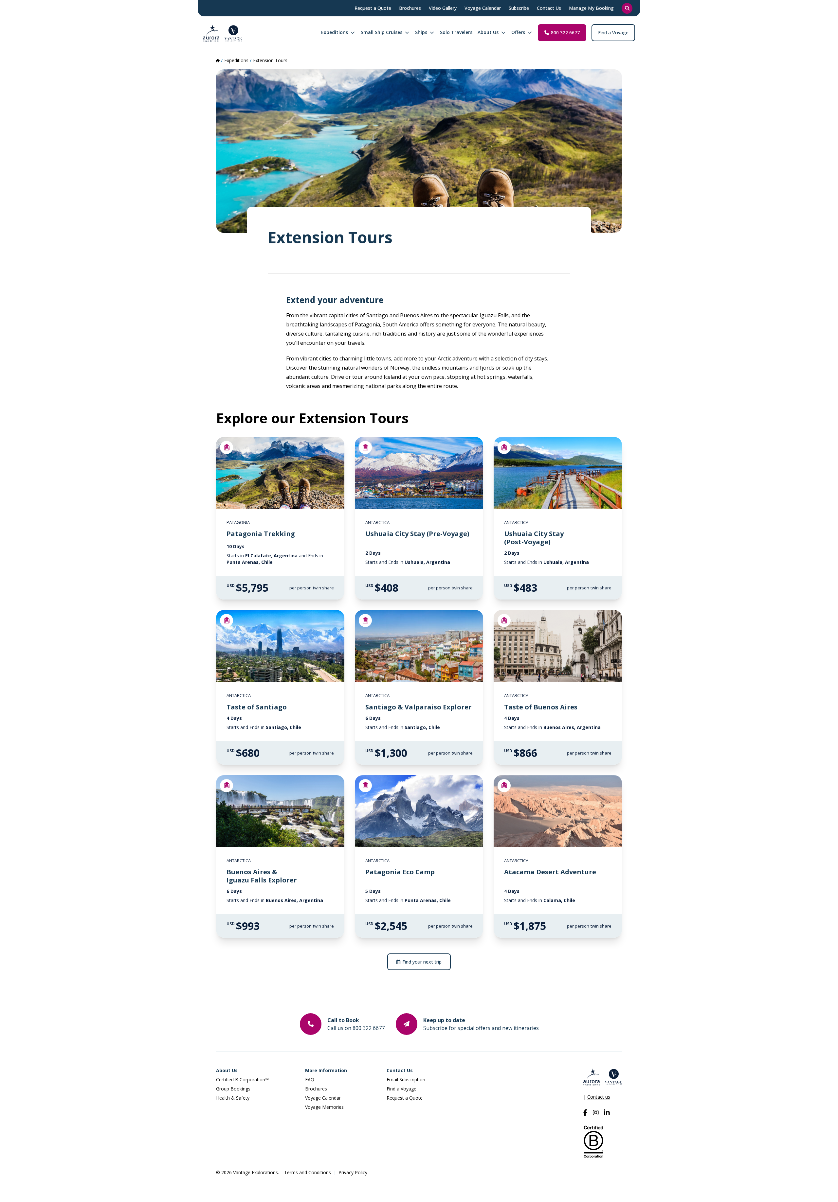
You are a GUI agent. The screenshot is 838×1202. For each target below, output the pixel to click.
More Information (326, 1070)
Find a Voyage (613, 32)
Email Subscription (406, 1079)
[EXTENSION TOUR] (226, 447)
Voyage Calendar (323, 1098)
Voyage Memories (324, 1107)
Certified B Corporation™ (242, 1079)
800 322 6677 (565, 32)
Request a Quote (405, 1098)
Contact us (598, 1097)
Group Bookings (233, 1089)
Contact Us (400, 1070)
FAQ (309, 1079)
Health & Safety (232, 1098)
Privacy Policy (352, 1172)
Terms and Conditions (307, 1172)
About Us (227, 1070)
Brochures (316, 1089)
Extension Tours (270, 60)
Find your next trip (422, 962)
